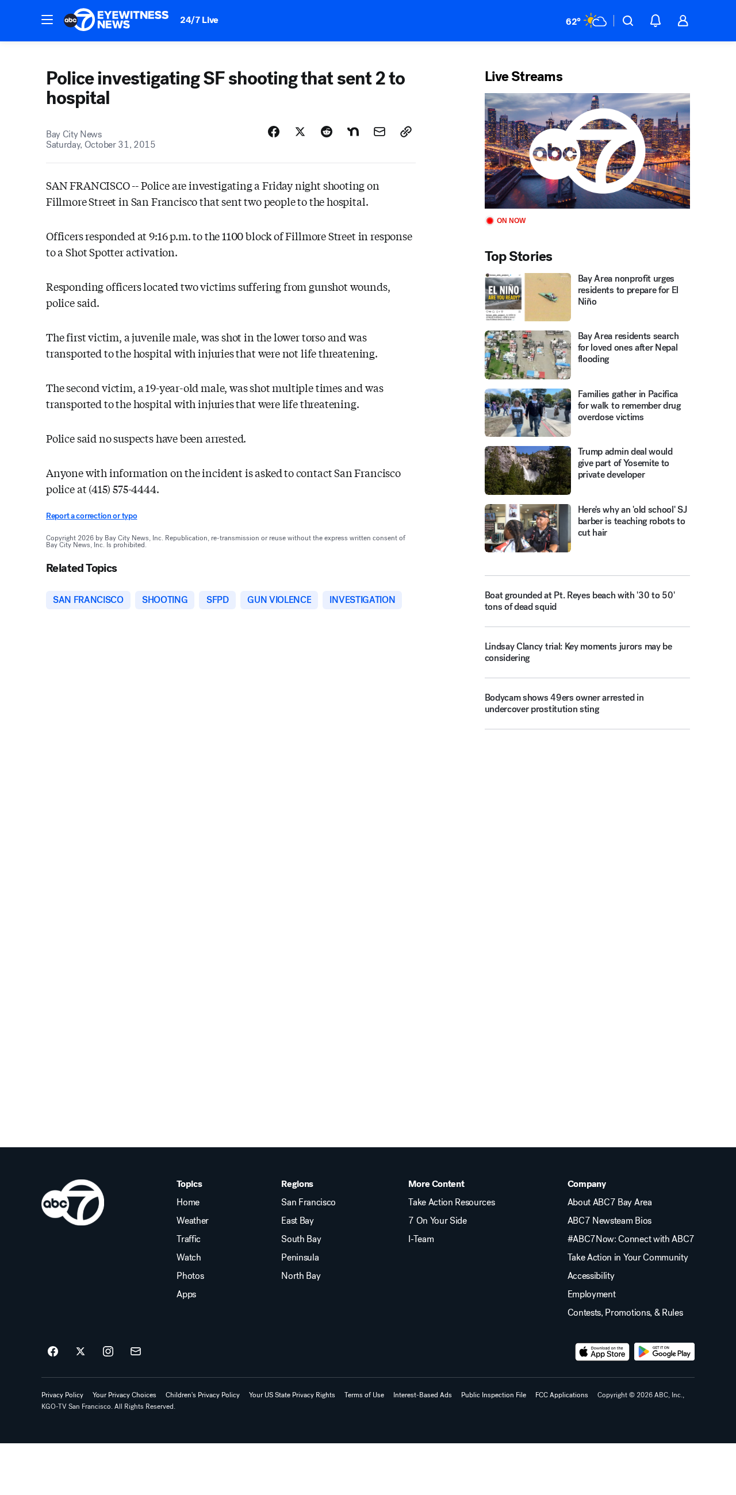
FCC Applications (561, 1395)
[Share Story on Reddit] (326, 131)
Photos (190, 1276)
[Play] (587, 151)
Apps (186, 1294)
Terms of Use (364, 1395)
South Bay (301, 1239)
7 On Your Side (437, 1220)
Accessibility (591, 1276)
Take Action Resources (451, 1202)
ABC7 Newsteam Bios (609, 1220)
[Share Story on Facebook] (273, 131)
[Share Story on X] (300, 131)
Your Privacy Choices (124, 1395)
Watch (189, 1257)
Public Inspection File (493, 1395)
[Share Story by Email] (379, 131)
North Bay (300, 1276)
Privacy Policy (62, 1395)
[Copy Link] (406, 131)
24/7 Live (199, 20)
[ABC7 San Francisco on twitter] (80, 1351)
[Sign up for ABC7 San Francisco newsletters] (135, 1351)
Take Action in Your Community (628, 1257)
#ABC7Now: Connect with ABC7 (631, 1239)
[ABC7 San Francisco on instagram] (108, 1351)
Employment (592, 1294)
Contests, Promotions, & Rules (625, 1312)
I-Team (421, 1239)
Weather (193, 1220)
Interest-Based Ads (422, 1395)
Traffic (189, 1239)
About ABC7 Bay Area (610, 1202)
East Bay (297, 1220)
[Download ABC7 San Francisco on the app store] (602, 1352)
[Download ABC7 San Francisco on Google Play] (664, 1352)
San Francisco (308, 1202)
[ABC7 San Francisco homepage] (116, 20)
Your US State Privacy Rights (292, 1395)
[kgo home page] (72, 1202)
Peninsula (300, 1257)
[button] (47, 19)
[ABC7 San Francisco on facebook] (52, 1351)
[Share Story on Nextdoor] (353, 131)
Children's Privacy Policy (203, 1395)
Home (188, 1202)
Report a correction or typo (91, 515)
